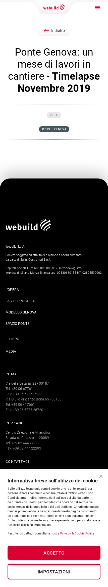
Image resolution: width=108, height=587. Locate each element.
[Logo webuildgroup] (28, 230)
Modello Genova (21, 312)
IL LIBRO (12, 339)
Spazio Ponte (17, 324)
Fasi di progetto (20, 301)
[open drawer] (97, 8)
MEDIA (11, 351)
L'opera (12, 290)
